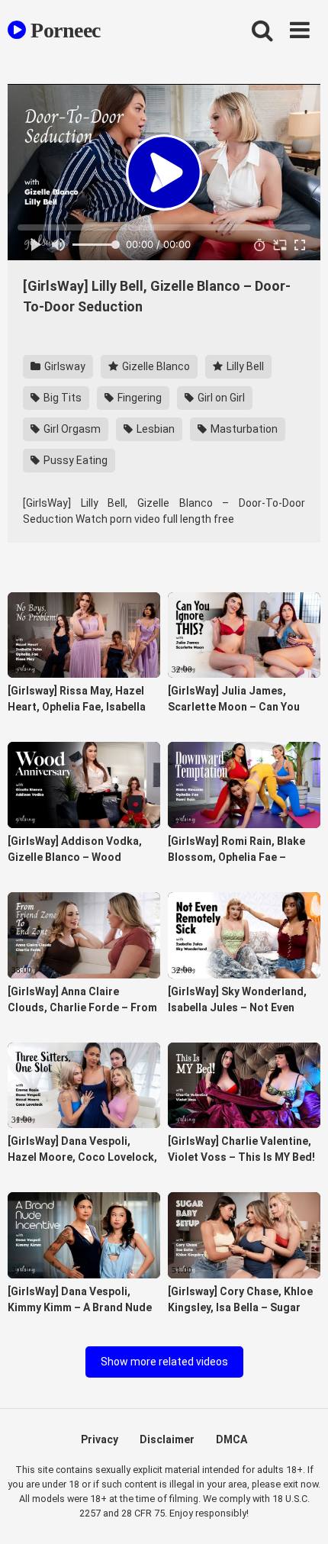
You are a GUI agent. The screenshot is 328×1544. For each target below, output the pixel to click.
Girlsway (63, 366)
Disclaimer (167, 1439)
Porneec (63, 30)
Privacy (99, 1439)
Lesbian (154, 429)
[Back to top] (299, 1513)
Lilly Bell (244, 366)
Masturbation (243, 429)
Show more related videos (164, 1361)
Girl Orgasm (71, 429)
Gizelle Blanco (155, 366)
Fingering (138, 398)
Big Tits (61, 398)
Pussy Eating (74, 460)
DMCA (231, 1439)
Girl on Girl (220, 398)
